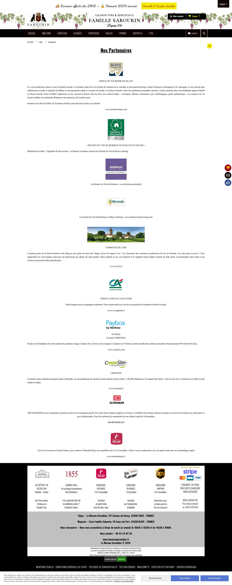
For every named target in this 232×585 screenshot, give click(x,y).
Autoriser (121, 559)
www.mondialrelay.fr (116, 456)
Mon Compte (143, 567)
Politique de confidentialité (103, 567)
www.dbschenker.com (116, 422)
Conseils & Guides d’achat (159, 6)
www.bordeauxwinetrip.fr (130, 184)
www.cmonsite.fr (116, 388)
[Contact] (228, 175)
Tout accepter (214, 578)
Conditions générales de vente (71, 567)
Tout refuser (185, 578)
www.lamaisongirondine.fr (116, 539)
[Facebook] (228, 182)
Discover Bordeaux (186, 567)
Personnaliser (155, 578)
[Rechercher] (204, 33)
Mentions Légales (45, 567)
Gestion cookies (127, 567)
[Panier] (228, 167)
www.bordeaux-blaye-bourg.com (138, 217)
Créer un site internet (163, 567)
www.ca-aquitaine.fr (116, 310)
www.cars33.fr (116, 266)
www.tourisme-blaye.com (116, 109)
